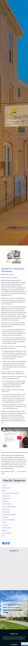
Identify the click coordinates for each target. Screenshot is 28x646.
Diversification (5, 501)
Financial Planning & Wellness (9, 514)
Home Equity (5, 517)
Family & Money (6, 509)
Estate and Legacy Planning (8, 506)
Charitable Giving (6, 498)
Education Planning (6, 504)
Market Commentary (7, 527)
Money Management (7, 533)
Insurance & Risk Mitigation (8, 520)
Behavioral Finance (6, 488)
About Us (4, 485)
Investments (5, 525)
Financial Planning (6, 512)
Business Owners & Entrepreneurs (9, 277)
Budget (4, 490)
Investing (4, 522)
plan (3, 535)
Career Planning (6, 496)
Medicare (4, 530)
